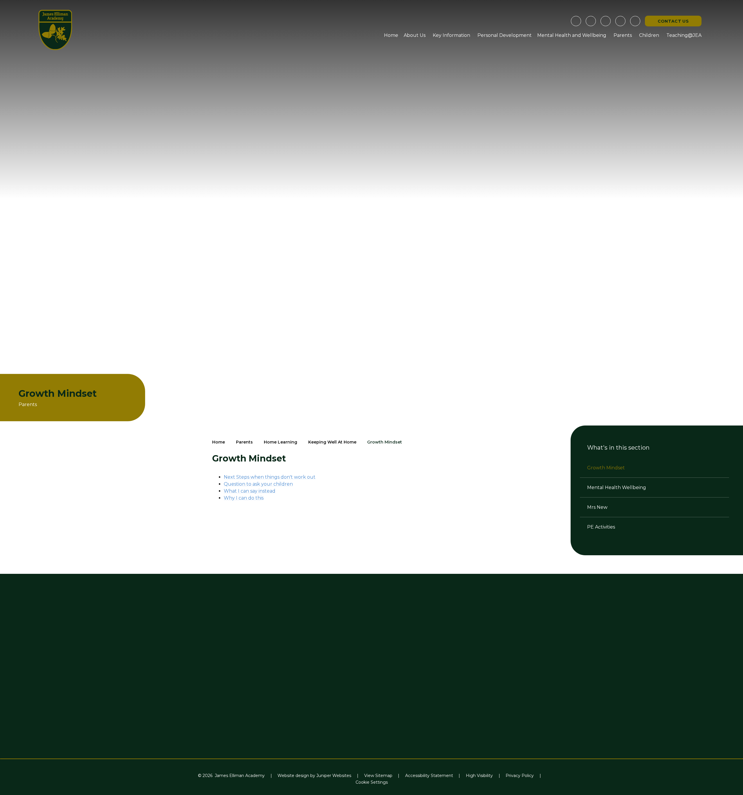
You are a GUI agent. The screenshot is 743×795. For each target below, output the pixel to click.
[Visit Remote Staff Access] (576, 21)
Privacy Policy (520, 775)
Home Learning (280, 442)
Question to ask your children (258, 484)
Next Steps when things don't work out (269, 477)
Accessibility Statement (429, 775)
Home (218, 442)
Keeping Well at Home (332, 442)
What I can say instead (249, 491)
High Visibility (479, 775)
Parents (244, 442)
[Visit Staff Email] (591, 21)
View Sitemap (378, 775)
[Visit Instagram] (605, 21)
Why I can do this (244, 498)
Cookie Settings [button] (372, 782)
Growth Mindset (384, 442)
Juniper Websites (333, 775)
